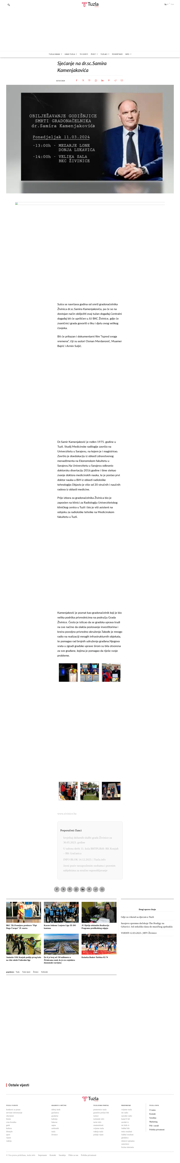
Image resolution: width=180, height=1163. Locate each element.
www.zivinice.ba (66, 813)
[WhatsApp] (96, 80)
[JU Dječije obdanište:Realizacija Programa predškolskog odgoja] (99, 912)
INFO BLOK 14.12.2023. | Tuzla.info (84, 859)
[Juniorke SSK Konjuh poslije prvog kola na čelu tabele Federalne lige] (23, 944)
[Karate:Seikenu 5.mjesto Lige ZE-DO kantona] (61, 912)
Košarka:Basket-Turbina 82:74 (95, 957)
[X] (83, 80)
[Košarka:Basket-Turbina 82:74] (99, 944)
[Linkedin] (102, 80)
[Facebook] (76, 80)
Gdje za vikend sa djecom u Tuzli (137, 917)
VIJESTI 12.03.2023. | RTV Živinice (139, 933)
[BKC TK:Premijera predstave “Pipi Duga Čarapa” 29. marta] (23, 912)
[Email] (122, 80)
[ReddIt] (115, 80)
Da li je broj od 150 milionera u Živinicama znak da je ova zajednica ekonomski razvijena (59, 960)
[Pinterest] (109, 80)
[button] (8, 4)
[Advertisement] (90, 30)
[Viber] (89, 80)
